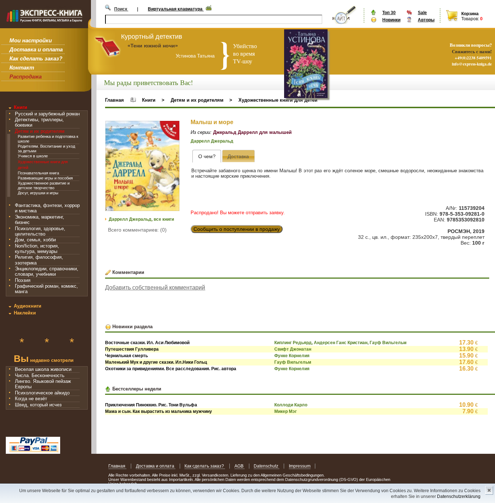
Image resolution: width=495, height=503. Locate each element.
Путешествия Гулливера (132, 349)
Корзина (470, 13)
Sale (422, 12)
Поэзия (22, 280)
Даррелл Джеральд (212, 141)
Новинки (391, 19)
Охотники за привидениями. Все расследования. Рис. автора (170, 368)
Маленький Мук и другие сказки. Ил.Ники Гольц (156, 362)
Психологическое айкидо (42, 393)
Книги (20, 107)
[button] (173, 127)
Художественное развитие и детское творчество (44, 185)
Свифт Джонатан (292, 349)
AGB (239, 466)
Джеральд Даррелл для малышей (252, 132)
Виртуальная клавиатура (176, 9)
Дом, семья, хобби (35, 239)
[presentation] (207, 156)
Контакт (21, 67)
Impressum (300, 466)
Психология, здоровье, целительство (40, 231)
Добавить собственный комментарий (155, 287)
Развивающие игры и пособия (45, 178)
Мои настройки (30, 40)
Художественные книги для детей (277, 100)
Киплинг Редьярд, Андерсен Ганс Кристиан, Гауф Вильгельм (340, 342)
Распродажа (25, 76)
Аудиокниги (27, 306)
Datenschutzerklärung (459, 496)
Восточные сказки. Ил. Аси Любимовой (147, 342)
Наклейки (25, 313)
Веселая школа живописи (43, 369)
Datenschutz (266, 466)
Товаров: (470, 18)
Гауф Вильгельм (292, 362)
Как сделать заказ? (35, 58)
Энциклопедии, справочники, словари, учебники (46, 271)
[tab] (206, 156)
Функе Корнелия (291, 355)
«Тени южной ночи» (153, 45)
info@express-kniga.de (472, 64)
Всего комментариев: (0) (137, 230)
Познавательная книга (38, 173)
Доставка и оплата (36, 49)
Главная (114, 100)
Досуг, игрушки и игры (38, 193)
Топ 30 (389, 12)
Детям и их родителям (40, 131)
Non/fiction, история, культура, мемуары (37, 248)
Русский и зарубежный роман (47, 114)
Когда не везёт (31, 398)
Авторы (426, 19)
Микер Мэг (285, 411)
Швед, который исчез (38, 404)
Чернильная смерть (126, 355)
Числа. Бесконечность (40, 375)
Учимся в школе (33, 156)
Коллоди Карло (290, 404)
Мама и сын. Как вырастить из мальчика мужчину (158, 411)
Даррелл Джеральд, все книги (141, 219)
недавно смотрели (44, 359)
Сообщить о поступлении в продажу (237, 229)
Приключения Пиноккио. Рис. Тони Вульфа (151, 404)
